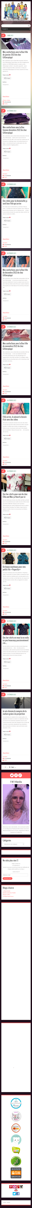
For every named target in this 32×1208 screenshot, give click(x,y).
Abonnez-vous (7, 878)
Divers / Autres (6, 100)
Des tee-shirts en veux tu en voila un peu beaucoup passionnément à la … (16, 640)
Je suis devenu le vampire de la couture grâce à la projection (14, 712)
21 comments (7, 758)
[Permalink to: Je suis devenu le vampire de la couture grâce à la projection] (16, 702)
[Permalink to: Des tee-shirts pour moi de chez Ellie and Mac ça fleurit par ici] (16, 483)
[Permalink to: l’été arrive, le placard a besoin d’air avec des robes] (16, 408)
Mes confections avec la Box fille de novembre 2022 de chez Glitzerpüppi (15, 346)
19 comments (7, 318)
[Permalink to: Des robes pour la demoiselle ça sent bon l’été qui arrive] (16, 192)
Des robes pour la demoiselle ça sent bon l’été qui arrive (15, 202)
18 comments (7, 102)
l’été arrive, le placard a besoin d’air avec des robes (15, 418)
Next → (13, 767)
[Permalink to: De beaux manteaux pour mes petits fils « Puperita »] (16, 558)
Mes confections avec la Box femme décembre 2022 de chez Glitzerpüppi (15, 130)
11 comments (7, 391)
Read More (6, 96)
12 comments (7, 612)
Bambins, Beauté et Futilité (9, 892)
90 (9, 767)
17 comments (7, 175)
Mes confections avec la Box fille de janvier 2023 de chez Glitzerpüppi (15, 54)
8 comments (7, 541)
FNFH (5, 177)
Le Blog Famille (6, 891)
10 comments (7, 685)
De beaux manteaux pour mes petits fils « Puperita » (14, 568)
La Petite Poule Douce (8, 896)
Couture (5, 173)
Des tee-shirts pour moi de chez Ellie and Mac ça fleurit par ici (15, 495)
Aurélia (6, 104)
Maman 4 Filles (6, 894)
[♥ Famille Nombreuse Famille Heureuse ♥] (16, 11)
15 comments (7, 244)
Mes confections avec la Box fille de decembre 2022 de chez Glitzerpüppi (15, 272)
